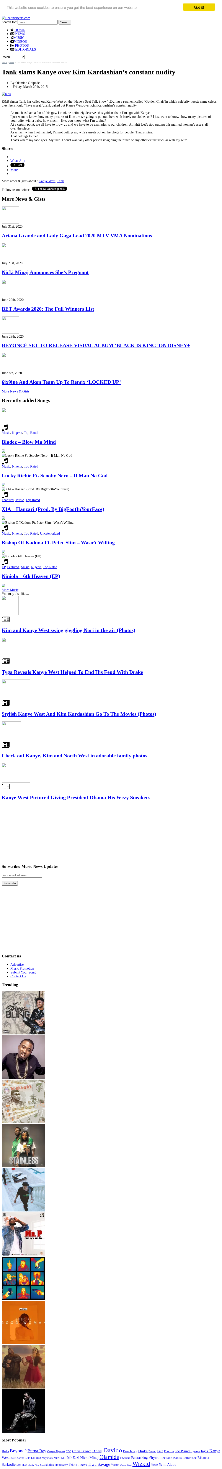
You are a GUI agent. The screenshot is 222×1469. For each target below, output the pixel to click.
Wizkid (141, 1463)
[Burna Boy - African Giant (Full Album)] (23, 1122)
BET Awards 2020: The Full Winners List (48, 309)
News (11, 62)
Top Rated (31, 433)
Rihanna (203, 1457)
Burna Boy (37, 1451)
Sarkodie (9, 1464)
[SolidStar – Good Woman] (23, 1343)
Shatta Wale (33, 1465)
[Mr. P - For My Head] (23, 1254)
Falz (160, 1451)
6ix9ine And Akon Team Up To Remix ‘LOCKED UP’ (61, 382)
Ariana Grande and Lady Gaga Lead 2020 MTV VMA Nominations (77, 235)
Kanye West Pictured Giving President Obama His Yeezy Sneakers (76, 797)
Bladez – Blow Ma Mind (29, 442)
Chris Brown (81, 1451)
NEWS (20, 34)
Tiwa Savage (99, 1464)
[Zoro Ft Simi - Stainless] (23, 1166)
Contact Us (18, 976)
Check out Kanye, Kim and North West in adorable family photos (74, 755)
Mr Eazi (73, 1458)
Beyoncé (18, 1450)
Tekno (73, 1464)
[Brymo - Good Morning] (23, 1431)
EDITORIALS (25, 49)
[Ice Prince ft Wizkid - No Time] (23, 1077)
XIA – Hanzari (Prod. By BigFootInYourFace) (53, 509)
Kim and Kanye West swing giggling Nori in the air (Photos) (68, 630)
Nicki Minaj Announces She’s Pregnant (45, 272)
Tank (60, 181)
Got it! (199, 7)
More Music (10, 590)
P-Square (125, 1457)
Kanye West (47, 181)
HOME (20, 30)
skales (50, 1464)
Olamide (109, 1457)
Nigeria (17, 433)
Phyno (154, 1457)
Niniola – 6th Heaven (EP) (31, 576)
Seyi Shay (21, 1465)
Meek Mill (60, 1457)
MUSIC (18, 37)
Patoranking (139, 1457)
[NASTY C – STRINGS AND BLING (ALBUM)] (23, 1033)
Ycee (154, 1464)
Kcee (13, 1457)
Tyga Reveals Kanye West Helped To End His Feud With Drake (72, 672)
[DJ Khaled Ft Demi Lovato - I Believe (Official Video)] (23, 1387)
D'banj (97, 1451)
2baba (5, 1451)
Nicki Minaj (89, 1458)
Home (4, 62)
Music (6, 433)
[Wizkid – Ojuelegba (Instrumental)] (23, 1210)
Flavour (169, 1451)
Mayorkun (47, 1457)
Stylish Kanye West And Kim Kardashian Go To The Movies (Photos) (79, 714)
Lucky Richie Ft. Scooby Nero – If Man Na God (55, 475)
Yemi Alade (167, 1464)
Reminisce (190, 1457)
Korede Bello (23, 1457)
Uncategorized (50, 533)
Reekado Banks (171, 1457)
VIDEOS (20, 41)
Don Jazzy (130, 1451)
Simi (42, 1465)
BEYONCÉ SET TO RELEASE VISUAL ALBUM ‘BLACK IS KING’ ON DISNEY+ (96, 345)
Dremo (152, 1451)
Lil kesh (36, 1457)
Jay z (205, 1451)
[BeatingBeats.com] (16, 18)
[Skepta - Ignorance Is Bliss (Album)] (23, 1299)
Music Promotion (22, 968)
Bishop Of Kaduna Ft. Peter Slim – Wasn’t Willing (58, 542)
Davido (112, 1450)
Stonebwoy (61, 1464)
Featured (8, 500)
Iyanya (195, 1451)
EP (3, 567)
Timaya (82, 1464)
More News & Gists (15, 391)
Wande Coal (126, 1465)
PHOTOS (22, 45)
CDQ (68, 1451)
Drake (143, 1451)
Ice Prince (183, 1451)
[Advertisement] (34, 832)
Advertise (17, 964)
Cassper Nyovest (56, 1451)
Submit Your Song (23, 972)
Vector (115, 1464)
